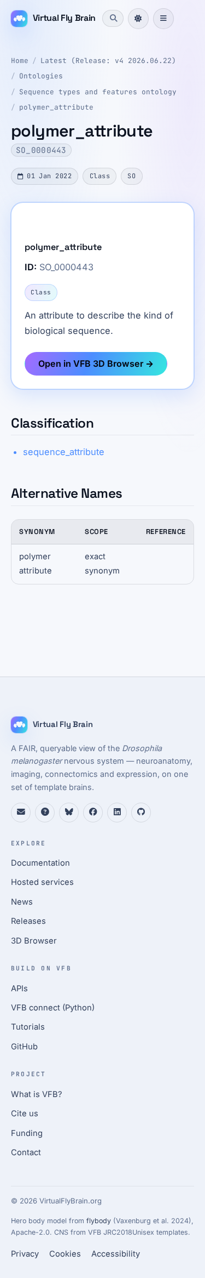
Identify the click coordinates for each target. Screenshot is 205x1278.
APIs (19, 988)
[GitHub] (141, 812)
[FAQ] (45, 812)
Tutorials (28, 1027)
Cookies (65, 1254)
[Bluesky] (69, 812)
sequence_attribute (63, 451)
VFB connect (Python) (53, 1008)
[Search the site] (112, 18)
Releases (28, 921)
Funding (27, 1133)
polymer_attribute (56, 107)
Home (19, 60)
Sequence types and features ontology (98, 91)
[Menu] (163, 18)
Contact (26, 1152)
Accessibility (115, 1254)
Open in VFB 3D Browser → (96, 363)
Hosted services (42, 882)
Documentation (40, 863)
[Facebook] (93, 812)
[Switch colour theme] (138, 18)
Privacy (25, 1254)
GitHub (24, 1047)
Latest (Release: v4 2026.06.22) (108, 60)
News (22, 902)
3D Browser (34, 941)
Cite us (24, 1113)
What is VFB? (36, 1094)
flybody (98, 1221)
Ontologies (41, 76)
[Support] (21, 812)
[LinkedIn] (117, 812)
